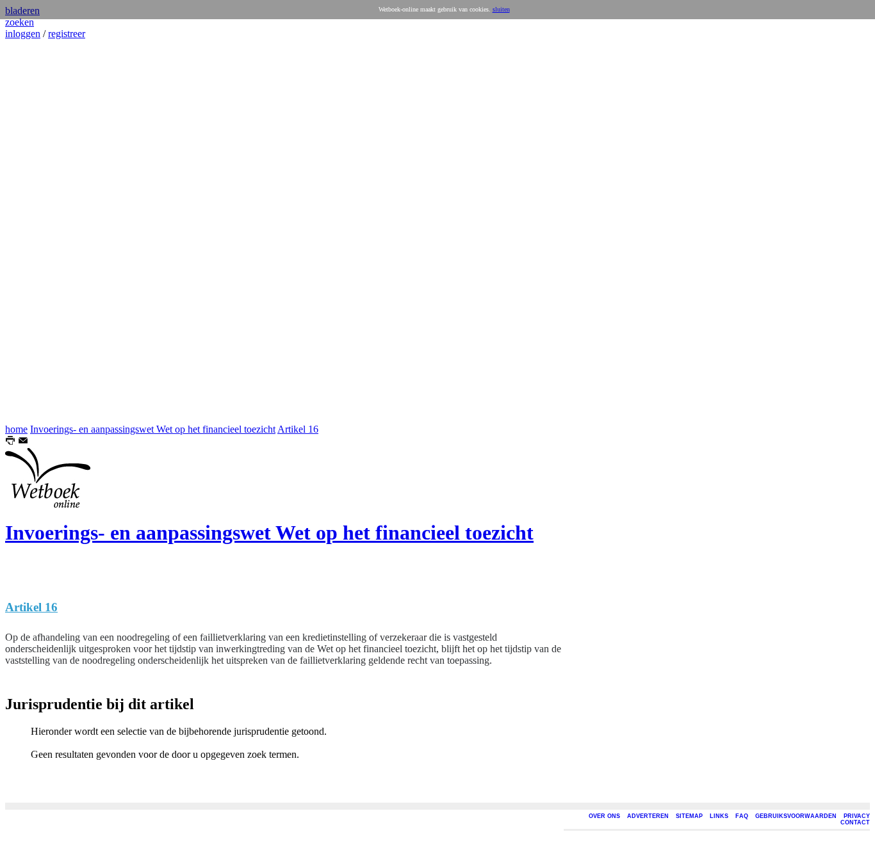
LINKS (719, 816)
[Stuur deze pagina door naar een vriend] (23, 442)
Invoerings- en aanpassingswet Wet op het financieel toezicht (152, 429)
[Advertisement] (43, 232)
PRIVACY (857, 816)
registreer (66, 33)
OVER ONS (604, 816)
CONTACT (855, 822)
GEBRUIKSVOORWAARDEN (796, 816)
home (16, 429)
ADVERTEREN (648, 816)
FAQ (741, 816)
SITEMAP (689, 816)
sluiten (501, 9)
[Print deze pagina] (10, 442)
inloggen (22, 33)
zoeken (19, 22)
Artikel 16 (297, 429)
